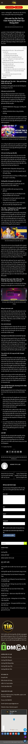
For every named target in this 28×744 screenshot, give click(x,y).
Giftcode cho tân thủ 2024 (11, 53)
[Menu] (2, 2)
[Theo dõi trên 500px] (18, 733)
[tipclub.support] (14, 2)
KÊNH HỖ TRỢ (5, 555)
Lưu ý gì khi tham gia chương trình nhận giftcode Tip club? (12, 74)
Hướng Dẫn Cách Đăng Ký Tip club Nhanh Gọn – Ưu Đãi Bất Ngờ (13, 580)
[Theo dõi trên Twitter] (8, 733)
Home (3, 12)
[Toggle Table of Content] (23, 48)
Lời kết (4, 77)
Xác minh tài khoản (9, 67)
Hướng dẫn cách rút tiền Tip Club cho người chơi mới (13, 567)
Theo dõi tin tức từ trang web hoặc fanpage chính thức (14, 71)
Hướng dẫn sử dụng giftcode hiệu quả (13, 57)
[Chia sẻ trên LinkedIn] (20, 452)
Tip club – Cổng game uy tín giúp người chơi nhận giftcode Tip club (13, 59)
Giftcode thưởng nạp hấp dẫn (11, 55)
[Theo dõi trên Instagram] (5, 733)
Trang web (5, 520)
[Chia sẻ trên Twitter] (12, 452)
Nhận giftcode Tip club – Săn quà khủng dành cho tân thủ (13, 51)
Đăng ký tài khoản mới (10, 65)
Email (4, 513)
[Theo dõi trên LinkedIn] (13, 733)
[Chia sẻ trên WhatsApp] (7, 452)
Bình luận (5, 494)
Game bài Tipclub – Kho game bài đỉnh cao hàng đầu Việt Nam (13, 604)
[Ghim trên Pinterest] (18, 452)
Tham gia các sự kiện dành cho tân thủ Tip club (15, 69)
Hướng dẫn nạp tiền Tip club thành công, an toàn (13, 571)
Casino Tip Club (7, 446)
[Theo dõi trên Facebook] (2, 733)
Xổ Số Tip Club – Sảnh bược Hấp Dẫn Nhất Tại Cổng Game (13, 594)
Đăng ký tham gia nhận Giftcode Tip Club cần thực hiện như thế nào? (13, 63)
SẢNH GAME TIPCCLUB (7, 558)
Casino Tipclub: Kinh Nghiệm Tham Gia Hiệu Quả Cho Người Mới (21, 475)
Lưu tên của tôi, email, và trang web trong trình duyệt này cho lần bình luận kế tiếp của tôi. (13, 530)
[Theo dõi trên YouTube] (16, 733)
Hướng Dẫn (16, 457)
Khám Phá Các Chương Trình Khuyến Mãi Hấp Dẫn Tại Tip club (7, 475)
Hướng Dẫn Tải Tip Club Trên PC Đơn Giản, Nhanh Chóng (12, 589)
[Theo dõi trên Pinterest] (10, 733)
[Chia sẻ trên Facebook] (10, 452)
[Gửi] (25, 543)
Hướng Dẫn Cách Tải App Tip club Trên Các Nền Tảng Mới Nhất (13, 585)
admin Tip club (19, 26)
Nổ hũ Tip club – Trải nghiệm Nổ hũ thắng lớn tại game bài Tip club (13, 609)
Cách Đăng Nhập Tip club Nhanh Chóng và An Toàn (13, 575)
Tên (4, 506)
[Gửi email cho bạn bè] (15, 452)
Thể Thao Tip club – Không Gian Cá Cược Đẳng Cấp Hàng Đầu (13, 599)
